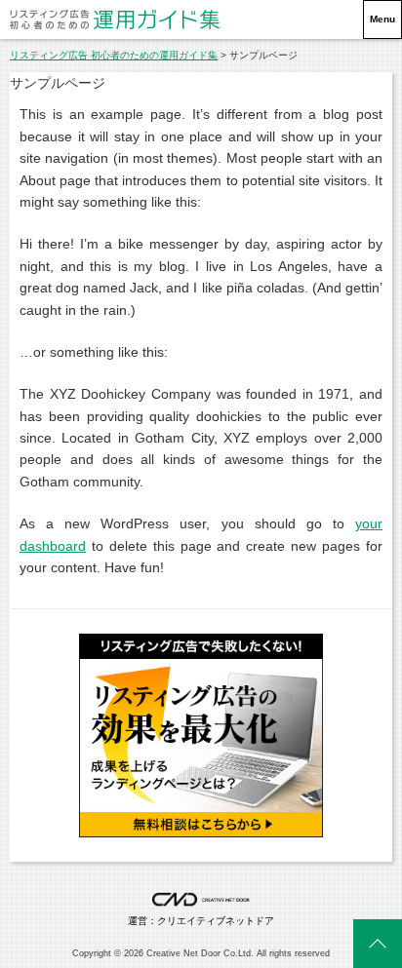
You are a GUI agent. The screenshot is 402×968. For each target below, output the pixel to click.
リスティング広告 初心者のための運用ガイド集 (114, 55)
